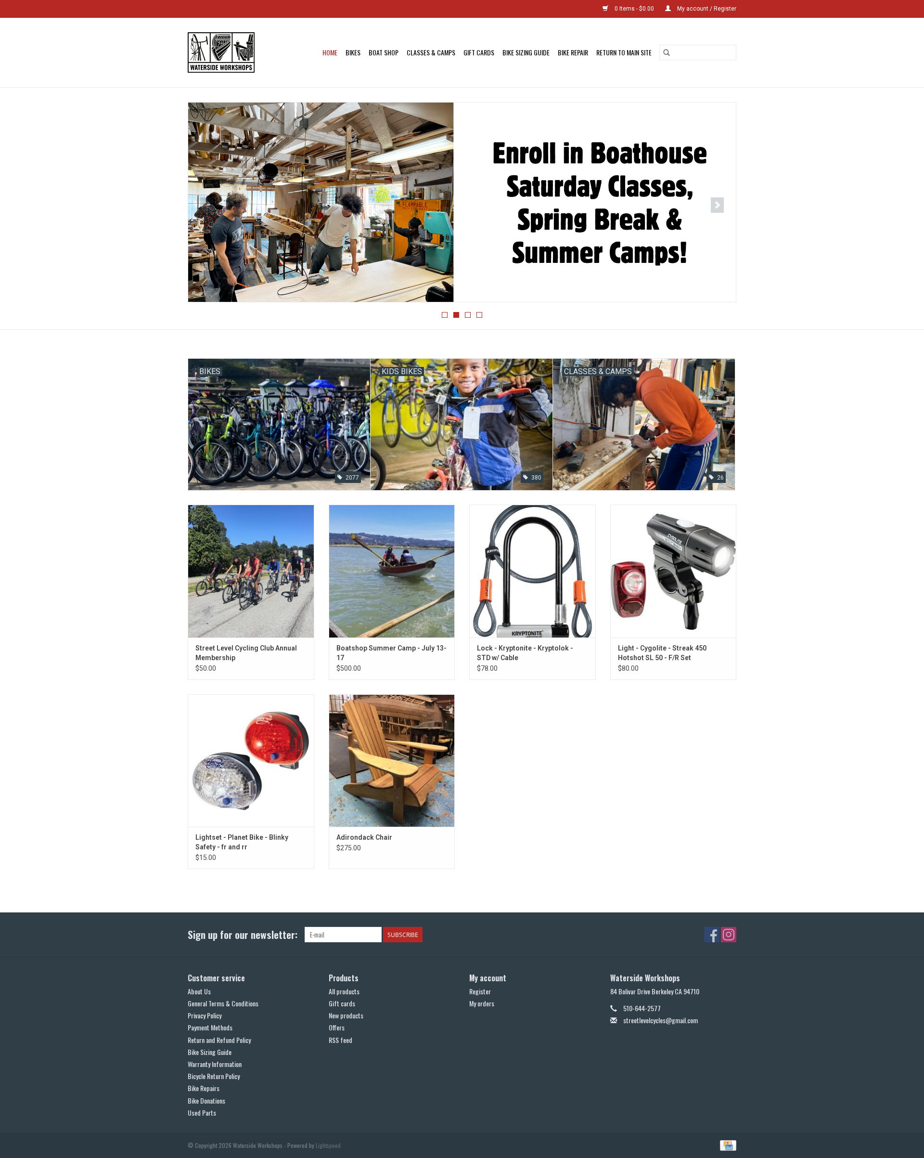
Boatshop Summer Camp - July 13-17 (391, 653)
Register (480, 991)
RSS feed (340, 1040)
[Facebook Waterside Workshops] (711, 934)
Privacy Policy (204, 1015)
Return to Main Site (624, 52)
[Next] (717, 205)
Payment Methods (210, 1027)
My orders (481, 1003)
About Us (199, 991)
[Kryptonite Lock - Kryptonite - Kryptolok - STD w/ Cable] (532, 571)
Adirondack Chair (364, 837)
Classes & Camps (431, 52)
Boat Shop (383, 52)
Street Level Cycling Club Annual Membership (246, 653)
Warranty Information (215, 1064)
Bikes (353, 52)
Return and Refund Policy (219, 1040)
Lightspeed (328, 1145)
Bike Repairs (203, 1088)
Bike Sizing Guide (526, 52)
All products (344, 991)
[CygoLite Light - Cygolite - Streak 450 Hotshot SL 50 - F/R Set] (673, 571)
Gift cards (478, 52)
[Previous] (206, 205)
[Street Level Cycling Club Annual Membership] (251, 571)
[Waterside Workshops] (226, 52)
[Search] (666, 52)
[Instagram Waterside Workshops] (728, 934)
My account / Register (706, 8)
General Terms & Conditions (223, 1003)
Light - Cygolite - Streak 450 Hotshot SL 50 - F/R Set (662, 653)
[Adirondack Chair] (392, 760)
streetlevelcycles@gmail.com (660, 1020)
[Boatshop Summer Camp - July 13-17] (392, 571)
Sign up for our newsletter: (242, 934)
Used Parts (202, 1112)
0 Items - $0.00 (634, 8)
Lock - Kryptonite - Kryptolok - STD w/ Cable (525, 653)
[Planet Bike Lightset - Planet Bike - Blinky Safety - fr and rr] (251, 760)
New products (346, 1015)
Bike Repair (573, 52)
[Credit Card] (726, 1144)
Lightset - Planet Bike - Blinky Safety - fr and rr (241, 842)
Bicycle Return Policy (214, 1076)
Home (329, 52)
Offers (337, 1027)
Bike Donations (206, 1100)
